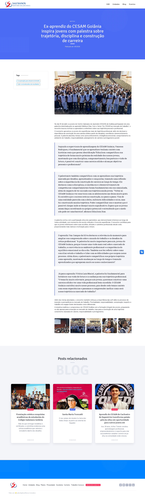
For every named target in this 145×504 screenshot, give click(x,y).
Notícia (72, 21)
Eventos (132, 4)
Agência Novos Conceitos (28, 493)
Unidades (116, 4)
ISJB (108, 4)
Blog (124, 4)
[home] (18, 4)
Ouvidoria (59, 485)
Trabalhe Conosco (77, 485)
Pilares (43, 485)
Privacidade (51, 485)
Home (25, 485)
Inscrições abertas (93, 485)
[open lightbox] (61, 325)
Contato (67, 485)
